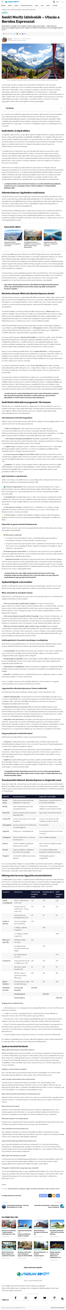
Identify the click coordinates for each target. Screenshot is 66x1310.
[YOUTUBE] (44, 1298)
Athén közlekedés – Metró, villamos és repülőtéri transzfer (8, 1253)
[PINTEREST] (54, 1298)
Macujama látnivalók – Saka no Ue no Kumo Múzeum (57, 1232)
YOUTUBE (45, 1300)
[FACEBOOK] (15, 1298)
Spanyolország (56, 1249)
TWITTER (35, 1300)
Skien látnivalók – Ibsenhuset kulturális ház (41, 1232)
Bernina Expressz (13, 1188)
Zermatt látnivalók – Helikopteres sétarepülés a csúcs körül (12, 244)
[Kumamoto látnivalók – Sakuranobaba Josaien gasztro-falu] (9, 1224)
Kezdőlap (4, 9)
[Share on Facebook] (14, 33)
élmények (22, 1188)
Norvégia (38, 1227)
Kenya (21, 1249)
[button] (3, 2)
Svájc (8, 9)
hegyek (28, 1188)
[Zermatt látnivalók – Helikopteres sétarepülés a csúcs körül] (13, 235)
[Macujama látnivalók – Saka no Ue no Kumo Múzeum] (57, 1224)
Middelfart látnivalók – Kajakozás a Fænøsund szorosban (51, 244)
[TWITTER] (35, 1298)
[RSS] (62, 1298)
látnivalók (34, 1188)
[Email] (20, 33)
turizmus (52, 1188)
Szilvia (10, 38)
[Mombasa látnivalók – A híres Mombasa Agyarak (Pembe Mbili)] (25, 1245)
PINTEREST (54, 1300)
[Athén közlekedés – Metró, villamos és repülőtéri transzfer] (9, 1245)
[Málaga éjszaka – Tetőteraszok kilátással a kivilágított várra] (57, 1245)
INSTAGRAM (25, 1300)
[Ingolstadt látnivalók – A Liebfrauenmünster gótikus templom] (25, 1224)
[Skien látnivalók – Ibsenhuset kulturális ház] (41, 1224)
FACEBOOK (15, 1300)
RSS (62, 1301)
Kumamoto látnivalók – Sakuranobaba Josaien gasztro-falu (9, 1232)
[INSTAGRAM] (25, 1298)
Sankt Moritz (41, 1188)
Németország (23, 1227)
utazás (57, 1188)
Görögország (7, 1249)
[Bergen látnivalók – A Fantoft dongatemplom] (41, 1245)
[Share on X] (17, 33)
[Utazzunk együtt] (12, 2)
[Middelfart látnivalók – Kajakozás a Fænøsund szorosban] (53, 235)
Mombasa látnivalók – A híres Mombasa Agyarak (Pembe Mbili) (25, 1253)
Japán (5, 1227)
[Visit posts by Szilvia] (4, 39)
